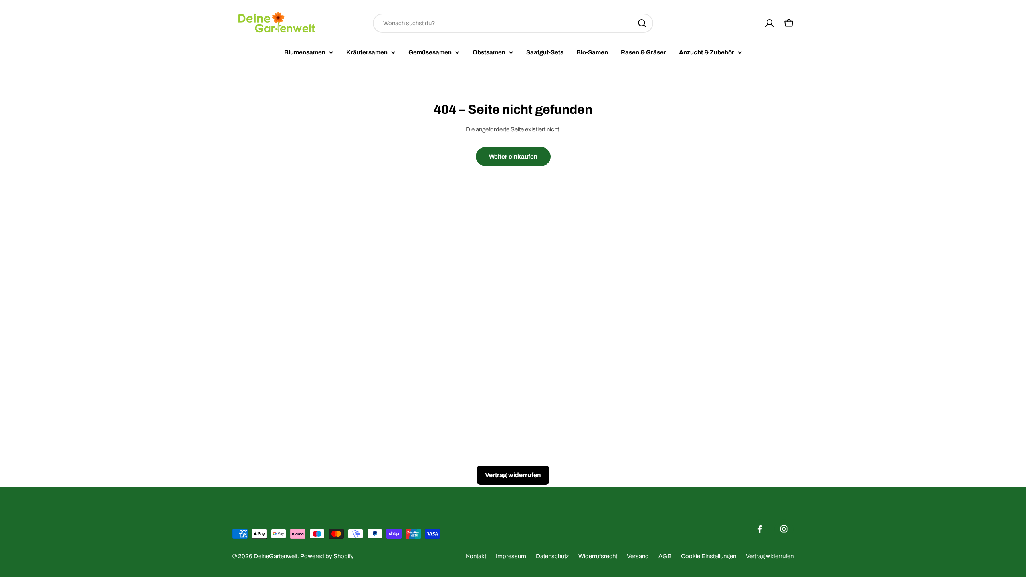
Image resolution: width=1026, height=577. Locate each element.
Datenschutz (552, 556)
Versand (638, 556)
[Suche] (642, 23)
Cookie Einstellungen (708, 556)
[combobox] (513, 23)
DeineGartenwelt (275, 556)
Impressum (511, 556)
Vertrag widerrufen (770, 556)
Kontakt (476, 556)
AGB (664, 556)
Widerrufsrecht (597, 556)
